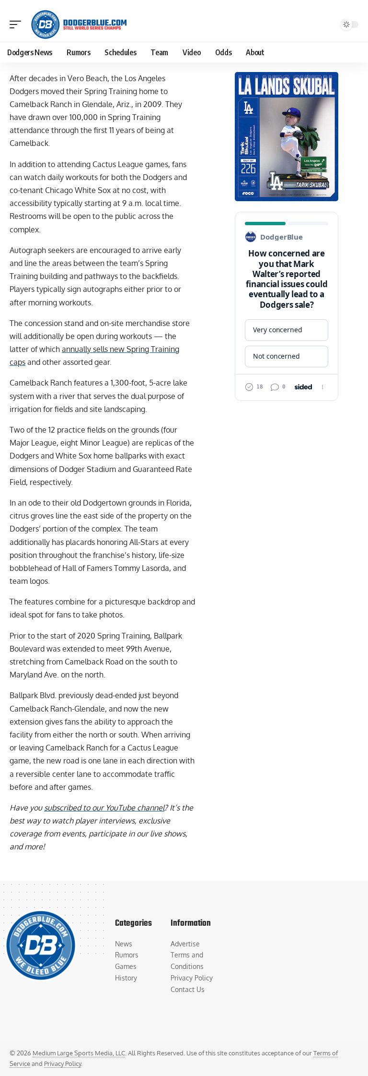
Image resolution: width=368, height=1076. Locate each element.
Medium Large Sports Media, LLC (79, 1053)
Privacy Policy (62, 1063)
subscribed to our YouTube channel (104, 807)
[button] (18, 24)
